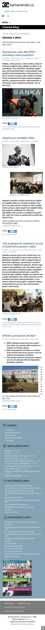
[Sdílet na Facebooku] (9, 124)
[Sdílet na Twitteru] (12, 124)
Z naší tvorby (24, 141)
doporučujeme (22, 127)
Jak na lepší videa (11, 435)
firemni (30, 322)
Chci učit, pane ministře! (13, 551)
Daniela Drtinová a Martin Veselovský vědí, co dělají (22, 488)
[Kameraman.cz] (18, 4)
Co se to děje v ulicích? (12, 469)
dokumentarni (11, 127)
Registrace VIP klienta (12, 556)
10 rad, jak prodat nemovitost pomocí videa (19, 491)
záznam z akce (10, 129)
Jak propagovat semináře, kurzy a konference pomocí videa (22, 245)
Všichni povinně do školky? (18, 336)
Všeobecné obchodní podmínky (22, 624)
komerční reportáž (8, 324)
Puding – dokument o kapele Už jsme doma (19, 461)
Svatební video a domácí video (14, 611)
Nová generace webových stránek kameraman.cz (21, 522)
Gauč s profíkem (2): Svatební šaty (16, 504)
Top (43, 628)
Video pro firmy (9, 603)
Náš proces (8, 451)
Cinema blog (10, 27)
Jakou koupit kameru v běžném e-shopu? (18, 466)
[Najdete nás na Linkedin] (3, 16)
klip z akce (36, 322)
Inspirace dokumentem (12, 433)
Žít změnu (8, 510)
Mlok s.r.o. (28, 619)
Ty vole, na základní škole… (14, 549)
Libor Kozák (15, 60)
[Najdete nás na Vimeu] (8, 16)
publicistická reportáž (22, 324)
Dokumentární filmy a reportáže (15, 607)
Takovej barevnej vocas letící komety (17, 464)
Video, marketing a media (29, 58)
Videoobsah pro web (23, 603)
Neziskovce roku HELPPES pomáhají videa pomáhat (18, 53)
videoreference (36, 324)
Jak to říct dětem (10, 543)
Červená (7, 453)
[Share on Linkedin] (15, 124)
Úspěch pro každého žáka (18, 138)
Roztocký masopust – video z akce (16, 456)
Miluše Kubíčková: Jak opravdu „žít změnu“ (19, 507)
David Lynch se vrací (12, 458)
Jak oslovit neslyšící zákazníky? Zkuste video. (20, 538)
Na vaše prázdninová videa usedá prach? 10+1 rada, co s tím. (23, 494)
